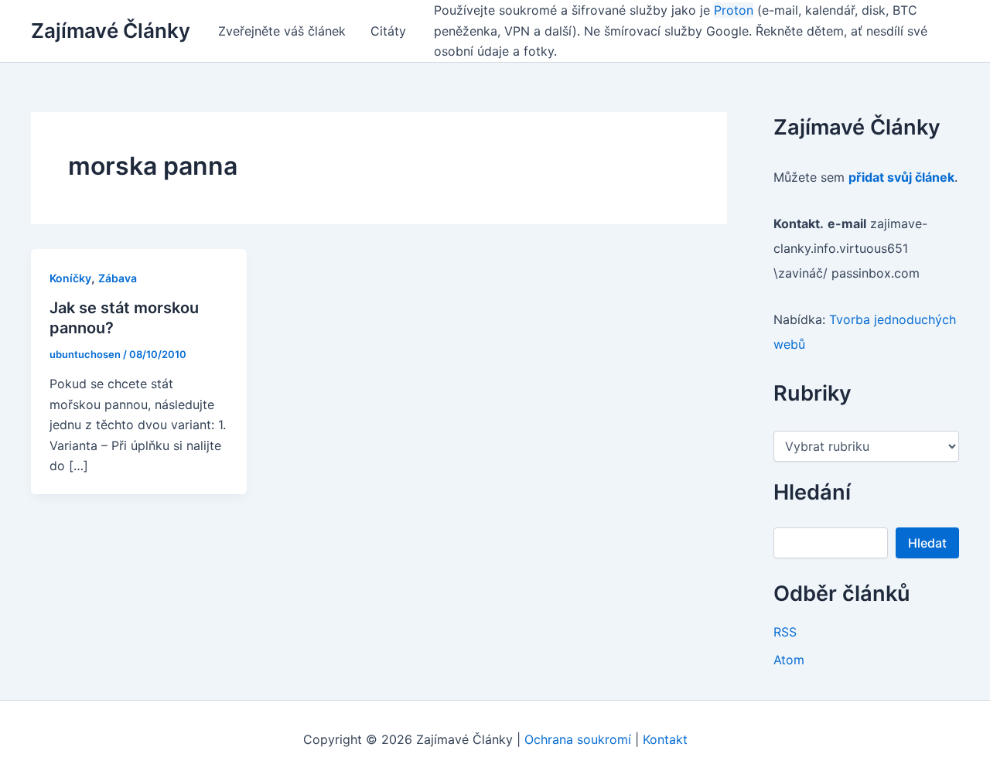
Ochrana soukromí (577, 739)
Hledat (927, 543)
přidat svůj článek (901, 177)
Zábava (117, 278)
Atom (788, 659)
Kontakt (665, 739)
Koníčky (70, 278)
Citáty (388, 31)
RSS (785, 632)
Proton (733, 10)
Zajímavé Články (110, 31)
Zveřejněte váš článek (282, 31)
